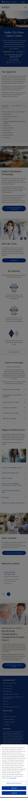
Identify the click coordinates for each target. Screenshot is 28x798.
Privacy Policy (13, 778)
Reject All (14, 788)
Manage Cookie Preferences (14, 783)
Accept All (14, 793)
